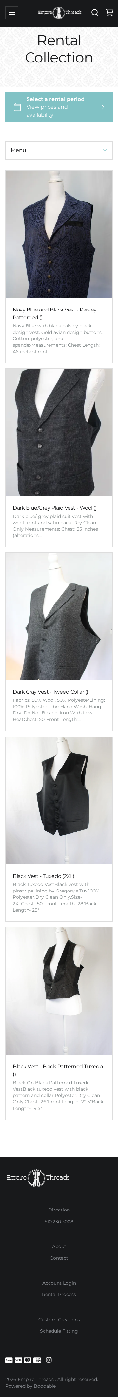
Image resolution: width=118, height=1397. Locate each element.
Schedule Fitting (59, 1331)
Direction (59, 1210)
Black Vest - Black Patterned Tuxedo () (58, 1070)
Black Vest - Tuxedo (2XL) (43, 876)
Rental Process (59, 1294)
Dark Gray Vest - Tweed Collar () (50, 692)
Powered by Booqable (30, 1386)
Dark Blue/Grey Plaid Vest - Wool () (54, 508)
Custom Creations (59, 1319)
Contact (59, 1258)
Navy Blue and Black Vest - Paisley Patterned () (55, 314)
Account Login (59, 1283)
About (59, 1246)
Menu (18, 150)
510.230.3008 (59, 1221)
